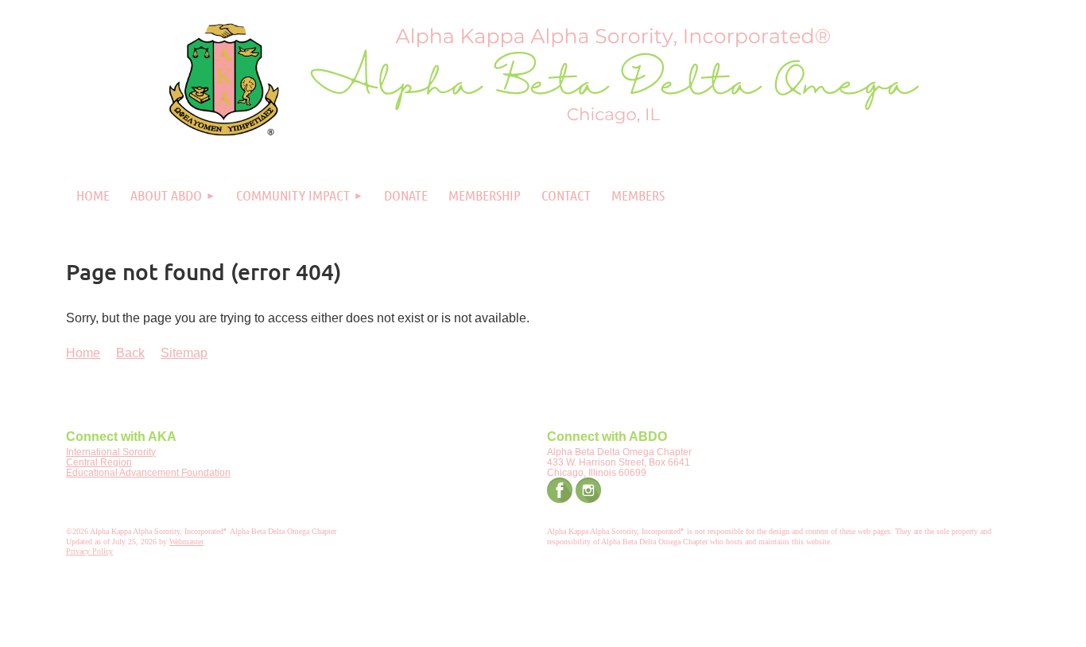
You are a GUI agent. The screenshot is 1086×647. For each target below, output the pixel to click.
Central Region (99, 462)
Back (130, 353)
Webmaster (186, 541)
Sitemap (184, 353)
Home (83, 353)
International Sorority (111, 452)
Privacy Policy (89, 551)
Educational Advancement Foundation (148, 472)
